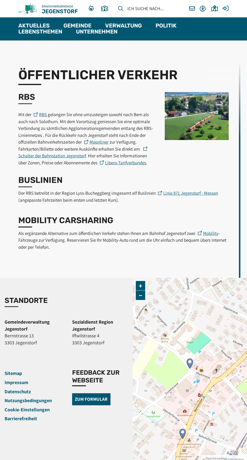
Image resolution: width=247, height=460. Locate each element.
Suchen (120, 9)
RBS (43, 114)
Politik (166, 26)
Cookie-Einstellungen (27, 410)
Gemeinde (77, 26)
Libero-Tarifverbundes (125, 163)
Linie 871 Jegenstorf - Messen (190, 193)
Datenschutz (18, 391)
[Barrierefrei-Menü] (203, 8)
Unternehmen (96, 32)
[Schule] (105, 8)
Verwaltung (123, 26)
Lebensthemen (40, 32)
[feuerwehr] (92, 8)
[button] (192, 9)
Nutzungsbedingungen (28, 400)
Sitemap (13, 373)
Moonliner (99, 142)
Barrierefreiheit (21, 418)
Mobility (211, 233)
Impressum (16, 382)
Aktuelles (34, 26)
